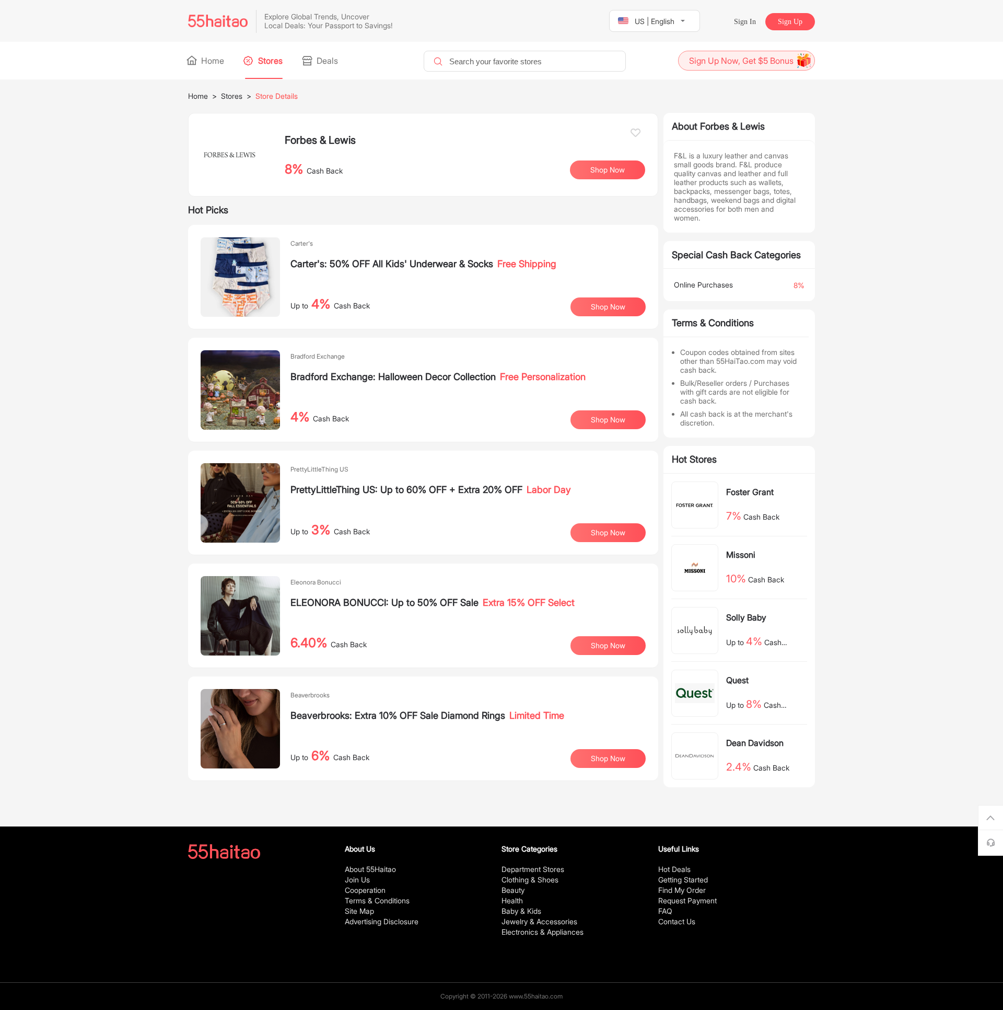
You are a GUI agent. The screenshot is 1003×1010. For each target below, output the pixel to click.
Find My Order (682, 890)
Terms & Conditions (377, 900)
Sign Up (790, 22)
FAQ (665, 910)
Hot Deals (674, 869)
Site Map (359, 910)
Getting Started (683, 879)
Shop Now (608, 306)
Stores (269, 60)
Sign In (745, 22)
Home (211, 60)
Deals (326, 60)
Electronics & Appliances (542, 931)
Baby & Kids (521, 910)
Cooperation (365, 890)
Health (512, 900)
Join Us (357, 879)
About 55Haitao (370, 869)
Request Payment (687, 900)
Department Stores (532, 869)
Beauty (512, 890)
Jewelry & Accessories (539, 921)
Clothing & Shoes (529, 879)
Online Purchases (703, 284)
